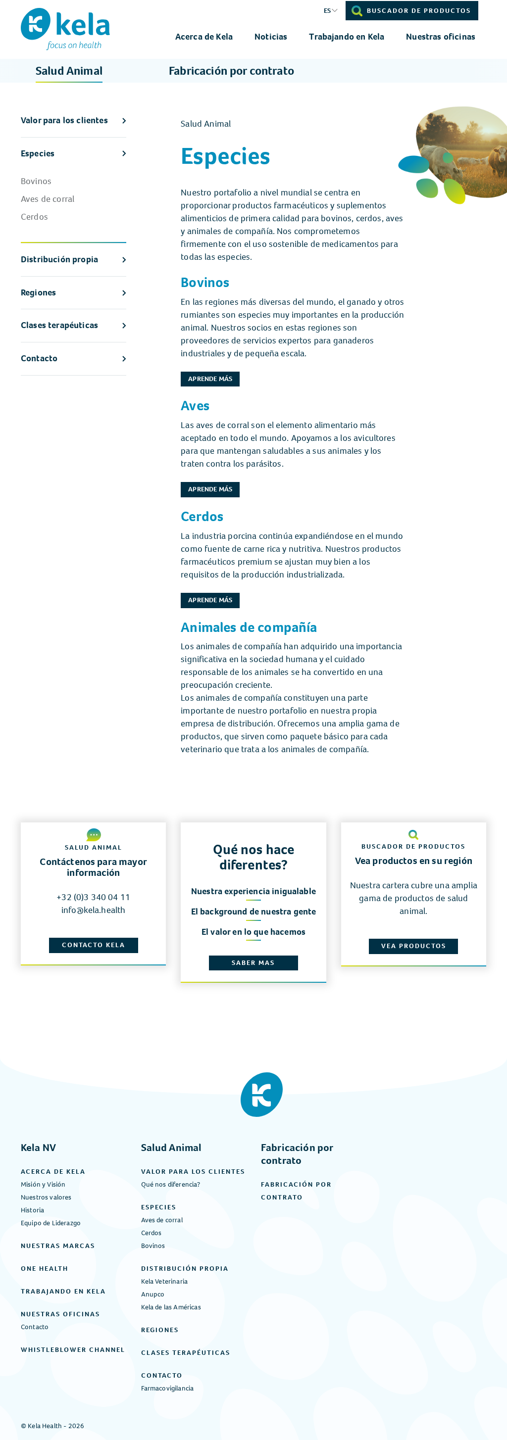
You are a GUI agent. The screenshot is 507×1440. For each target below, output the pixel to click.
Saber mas (253, 962)
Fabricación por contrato (231, 71)
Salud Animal (69, 71)
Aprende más (210, 379)
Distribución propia (59, 259)
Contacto (39, 358)
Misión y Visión (43, 1184)
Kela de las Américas (171, 1307)
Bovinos (36, 181)
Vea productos (413, 946)
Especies (37, 153)
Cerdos (34, 217)
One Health (44, 1268)
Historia (32, 1210)
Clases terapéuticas (59, 325)
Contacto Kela (93, 945)
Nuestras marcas (58, 1245)
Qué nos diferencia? (171, 1184)
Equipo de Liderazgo (51, 1223)
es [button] (327, 10)
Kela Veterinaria (164, 1281)
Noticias (270, 37)
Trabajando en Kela (346, 37)
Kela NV (38, 1148)
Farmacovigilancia (167, 1388)
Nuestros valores (46, 1197)
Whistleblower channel (73, 1349)
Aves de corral (47, 199)
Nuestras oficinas (440, 37)
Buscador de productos (419, 10)
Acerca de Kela (204, 37)
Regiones (38, 292)
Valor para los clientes (64, 120)
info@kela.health (93, 910)
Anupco (153, 1294)
